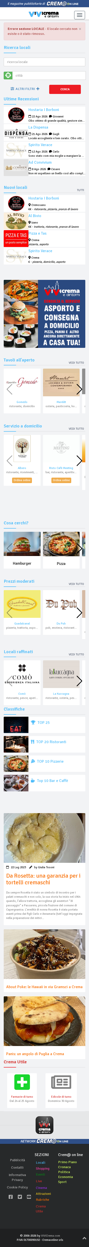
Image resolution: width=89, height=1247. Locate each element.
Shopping (42, 1168)
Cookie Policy (17, 1187)
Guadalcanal (22, 623)
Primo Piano (67, 1162)
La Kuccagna (61, 694)
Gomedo (22, 402)
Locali (40, 1162)
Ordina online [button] (22, 480)
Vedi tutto (76, 363)
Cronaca (64, 1167)
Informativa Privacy (17, 1177)
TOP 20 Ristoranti (50, 741)
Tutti (80, 190)
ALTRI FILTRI (25, 89)
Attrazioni (43, 1194)
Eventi (40, 1174)
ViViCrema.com (50, 1236)
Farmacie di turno (22, 1097)
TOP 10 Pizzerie (50, 761)
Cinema (41, 1188)
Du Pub (61, 623)
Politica (64, 1172)
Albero (22, 468)
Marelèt (61, 402)
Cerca (65, 89)
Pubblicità (17, 1160)
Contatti (17, 1167)
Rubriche (42, 1200)
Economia (65, 1177)
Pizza (61, 563)
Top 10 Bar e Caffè (52, 780)
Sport (62, 1182)
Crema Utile (41, 1208)
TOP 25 (43, 722)
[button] (79, 389)
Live (39, 1181)
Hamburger (22, 563)
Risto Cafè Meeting (61, 468)
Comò (22, 694)
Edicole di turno (61, 1097)
